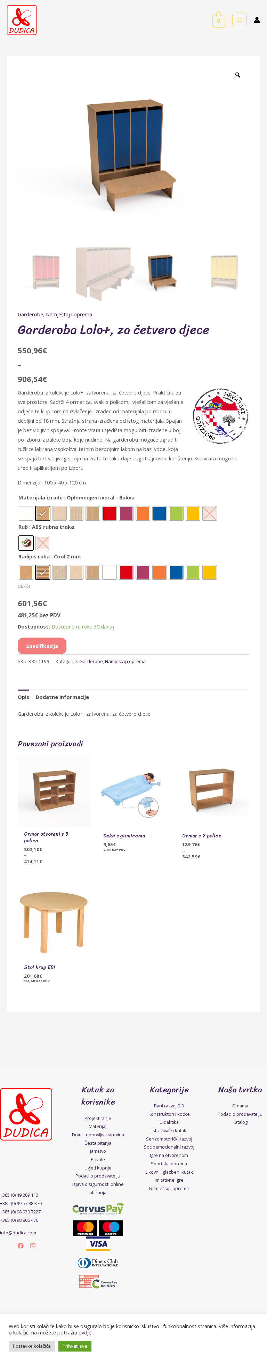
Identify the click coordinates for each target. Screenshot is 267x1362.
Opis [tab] (23, 696)
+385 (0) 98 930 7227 (20, 1212)
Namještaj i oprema (69, 314)
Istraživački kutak (169, 1130)
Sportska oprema (169, 1163)
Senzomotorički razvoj (169, 1139)
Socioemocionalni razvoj (169, 1147)
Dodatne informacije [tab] (62, 696)
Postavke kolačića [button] (32, 1346)
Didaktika (169, 1122)
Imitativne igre (169, 1180)
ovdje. (85, 1332)
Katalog (240, 1122)
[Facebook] (21, 1246)
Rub (23, 526)
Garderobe (30, 314)
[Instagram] (33, 1246)
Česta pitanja (97, 1143)
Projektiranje (97, 1118)
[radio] (26, 513)
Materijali (98, 1126)
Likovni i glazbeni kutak (169, 1172)
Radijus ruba (34, 556)
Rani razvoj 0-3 (169, 1106)
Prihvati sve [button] (75, 1346)
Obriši (24, 586)
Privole (98, 1159)
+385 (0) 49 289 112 (19, 1195)
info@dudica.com (18, 1232)
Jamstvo (98, 1151)
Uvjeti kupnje (98, 1168)
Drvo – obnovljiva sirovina (98, 1134)
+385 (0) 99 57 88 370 (21, 1203)
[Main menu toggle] (239, 20)
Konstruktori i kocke (169, 1114)
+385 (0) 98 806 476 (19, 1220)
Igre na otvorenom (169, 1155)
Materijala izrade (40, 497)
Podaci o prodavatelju (97, 1176)
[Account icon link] (257, 20)
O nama (240, 1106)
